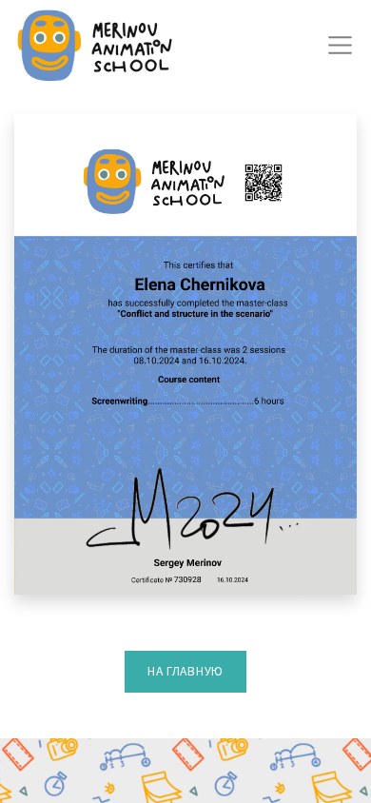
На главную (185, 671)
